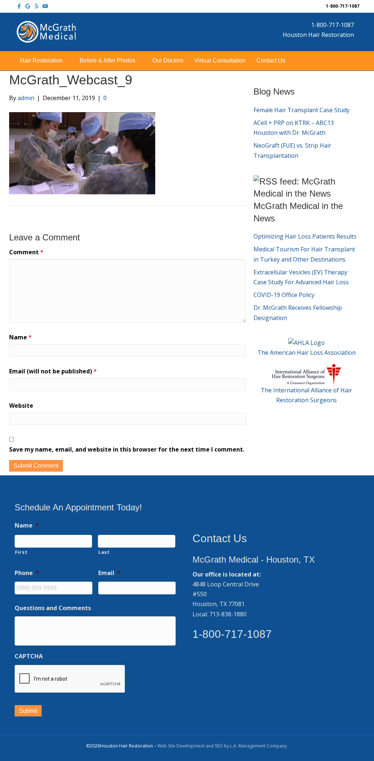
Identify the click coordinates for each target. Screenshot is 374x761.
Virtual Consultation (219, 60)
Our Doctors (167, 60)
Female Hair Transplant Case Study (301, 110)
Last (104, 552)
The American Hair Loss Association (306, 353)
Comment (26, 252)
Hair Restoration (41, 60)
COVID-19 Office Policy (283, 295)
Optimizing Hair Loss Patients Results (304, 236)
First (21, 552)
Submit (28, 711)
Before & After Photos (107, 60)
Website (21, 406)
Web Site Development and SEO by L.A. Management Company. (222, 746)
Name (20, 337)
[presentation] (70, 679)
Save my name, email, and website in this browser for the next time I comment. (126, 449)
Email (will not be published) (53, 371)
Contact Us (270, 60)
